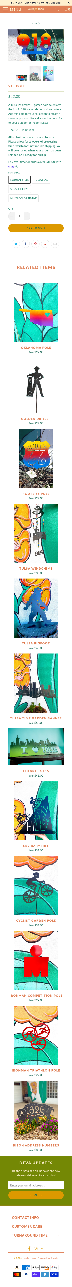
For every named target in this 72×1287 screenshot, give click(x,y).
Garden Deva (29, 1258)
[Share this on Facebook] (26, 244)
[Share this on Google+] (45, 244)
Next (35, 23)
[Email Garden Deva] (42, 1248)
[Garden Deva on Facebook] (29, 1248)
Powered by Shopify (48, 1258)
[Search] (58, 9)
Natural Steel (19, 179)
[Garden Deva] (36, 9)
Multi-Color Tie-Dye (23, 198)
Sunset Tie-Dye (19, 189)
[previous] (12, 45)
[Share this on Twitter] (16, 244)
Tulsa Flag (41, 179)
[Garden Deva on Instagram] (36, 1248)
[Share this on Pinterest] (35, 244)
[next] (60, 45)
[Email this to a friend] (55, 244)
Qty (10, 208)
